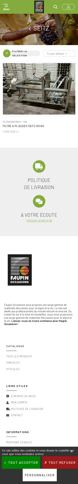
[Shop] (31, 28)
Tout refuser (61, 462)
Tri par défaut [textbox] (55, 53)
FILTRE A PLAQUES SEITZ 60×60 (23, 126)
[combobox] (59, 53)
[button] (5, 6)
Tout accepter (22, 462)
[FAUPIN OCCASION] (39, 7)
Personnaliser (40, 475)
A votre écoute (39, 215)
